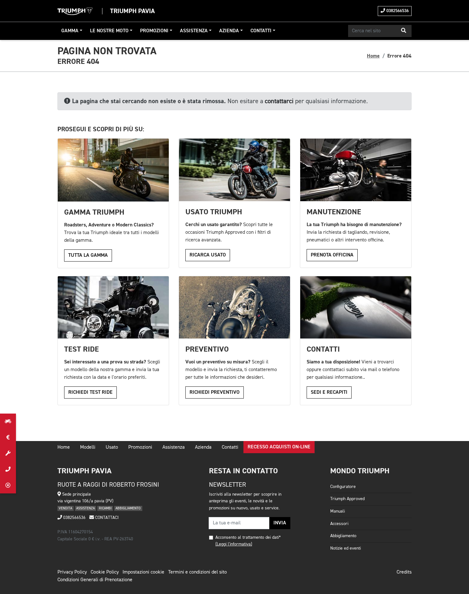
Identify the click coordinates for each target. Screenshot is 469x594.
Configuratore (343, 486)
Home (373, 56)
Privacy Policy (72, 572)
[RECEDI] (8, 485)
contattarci (279, 101)
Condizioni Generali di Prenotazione (94, 580)
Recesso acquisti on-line (279, 447)
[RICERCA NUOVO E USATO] (8, 422)
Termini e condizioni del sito (197, 572)
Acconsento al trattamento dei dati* (248, 537)
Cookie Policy (105, 572)
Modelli (87, 447)
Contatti (261, 31)
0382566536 (397, 11)
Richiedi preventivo (215, 392)
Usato (112, 447)
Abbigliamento (343, 536)
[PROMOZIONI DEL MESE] (8, 438)
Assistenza (194, 31)
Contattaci (106, 517)
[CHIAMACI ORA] (8, 469)
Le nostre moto (109, 31)
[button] (404, 31)
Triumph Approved (347, 499)
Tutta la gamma (88, 255)
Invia (279, 523)
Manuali (337, 511)
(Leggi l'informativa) (233, 544)
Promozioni (154, 31)
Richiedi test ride (90, 392)
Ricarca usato (208, 255)
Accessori (339, 524)
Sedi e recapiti (329, 392)
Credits (404, 572)
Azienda (229, 31)
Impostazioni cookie (143, 572)
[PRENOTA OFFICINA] (8, 453)
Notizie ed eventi (345, 548)
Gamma (69, 31)
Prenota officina (332, 255)
